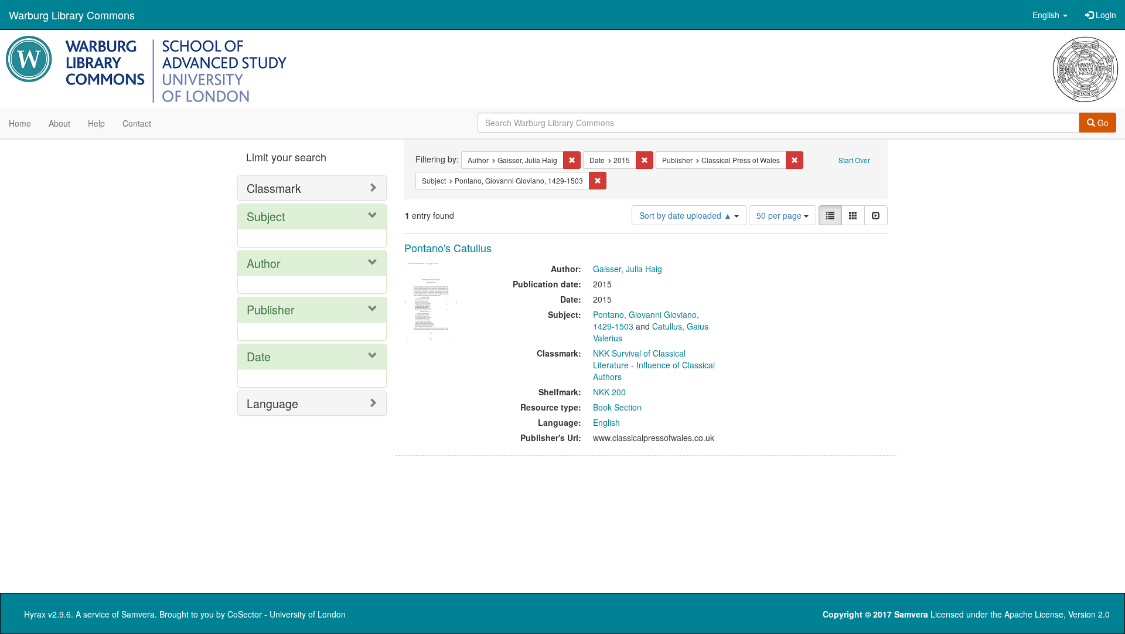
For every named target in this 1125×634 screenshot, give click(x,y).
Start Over (854, 160)
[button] (1050, 14)
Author (264, 263)
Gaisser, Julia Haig (627, 268)
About (59, 123)
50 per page (780, 215)
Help (96, 123)
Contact (136, 123)
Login (1104, 15)
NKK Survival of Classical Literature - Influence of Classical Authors (654, 364)
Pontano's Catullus (448, 247)
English (606, 422)
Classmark (274, 187)
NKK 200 (609, 392)
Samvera (138, 614)
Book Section (617, 407)
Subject (266, 216)
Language (272, 403)
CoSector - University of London (286, 614)
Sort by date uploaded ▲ (686, 215)
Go (1102, 122)
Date (259, 356)
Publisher (271, 309)
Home (20, 123)
